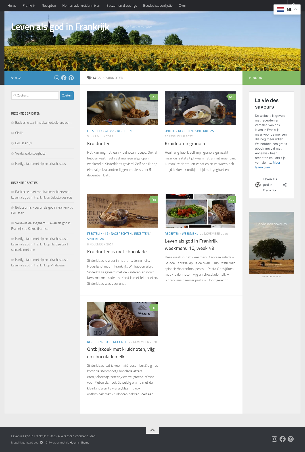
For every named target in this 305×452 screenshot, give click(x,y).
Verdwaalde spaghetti (30, 153)
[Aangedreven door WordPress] (41, 442)
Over (182, 5)
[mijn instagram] (56, 77)
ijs (106, 234)
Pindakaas (58, 265)
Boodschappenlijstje (158, 5)
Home (12, 5)
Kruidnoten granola (185, 143)
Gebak (109, 131)
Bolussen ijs (23, 143)
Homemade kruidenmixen (81, 5)
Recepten (49, 5)
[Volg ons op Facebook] (64, 77)
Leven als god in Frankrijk (60, 26)
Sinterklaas (204, 131)
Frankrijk (29, 5)
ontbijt (170, 131)
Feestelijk (94, 131)
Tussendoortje (115, 342)
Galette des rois (61, 197)
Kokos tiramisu (38, 229)
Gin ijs (19, 133)
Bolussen (17, 213)
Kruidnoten (99, 143)
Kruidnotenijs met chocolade (117, 252)
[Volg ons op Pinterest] (71, 77)
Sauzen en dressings (122, 5)
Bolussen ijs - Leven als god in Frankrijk (42, 207)
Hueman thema (79, 442)
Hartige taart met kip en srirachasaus (40, 164)
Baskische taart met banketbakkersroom (43, 123)
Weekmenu (190, 234)
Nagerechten (121, 234)
